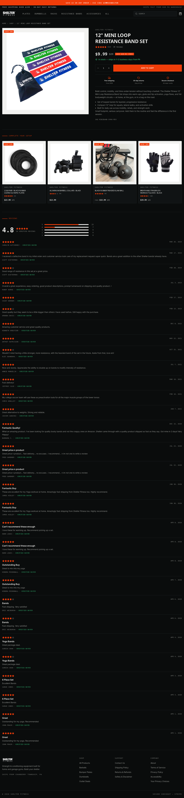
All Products (84, 763)
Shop (11, 23)
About (153, 763)
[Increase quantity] (109, 68)
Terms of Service (158, 767)
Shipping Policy (122, 767)
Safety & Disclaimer (123, 777)
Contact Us (120, 763)
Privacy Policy (157, 772)
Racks (54, 14)
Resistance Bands (71, 14)
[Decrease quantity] (98, 68)
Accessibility (156, 777)
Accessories (94, 14)
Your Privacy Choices (160, 781)
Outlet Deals (84, 781)
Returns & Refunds (123, 772)
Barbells (82, 767)
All (107, 14)
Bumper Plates (85, 772)
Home (4, 23)
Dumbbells (40, 14)
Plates (26, 14)
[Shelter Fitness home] (9, 14)
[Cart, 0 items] (180, 13)
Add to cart (147, 68)
